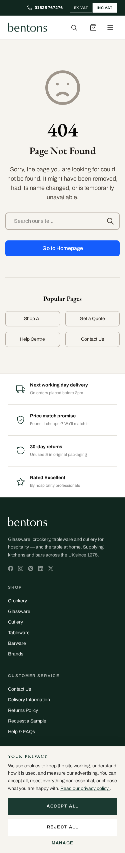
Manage (63, 843)
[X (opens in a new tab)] (10, 568)
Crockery (17, 600)
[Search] (74, 27)
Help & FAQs (21, 731)
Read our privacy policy (85, 788)
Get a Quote (92, 318)
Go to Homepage (62, 248)
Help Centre (32, 339)
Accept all (62, 806)
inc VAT (105, 8)
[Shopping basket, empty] (93, 27)
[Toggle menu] (110, 27)
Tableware (19, 632)
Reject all (62, 827)
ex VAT (81, 8)
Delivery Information (29, 699)
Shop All (32, 318)
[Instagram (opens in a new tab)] (20, 568)
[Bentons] (27, 28)
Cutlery (15, 622)
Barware (17, 643)
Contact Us (92, 339)
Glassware (19, 611)
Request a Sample (27, 721)
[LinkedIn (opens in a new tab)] (40, 568)
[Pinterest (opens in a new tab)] (30, 568)
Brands (15, 653)
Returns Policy (23, 710)
